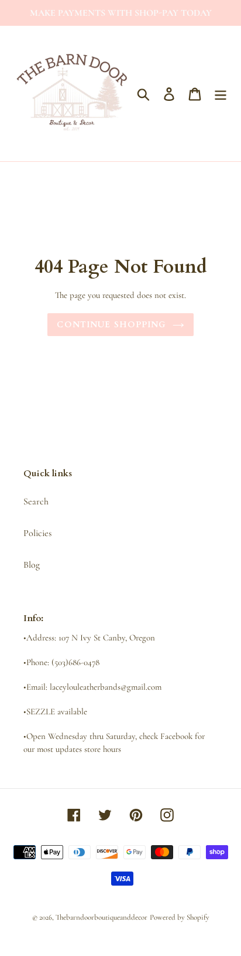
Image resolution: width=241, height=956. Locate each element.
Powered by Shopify (179, 917)
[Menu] (220, 93)
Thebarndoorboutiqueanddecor (101, 917)
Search (36, 501)
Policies (37, 533)
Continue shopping (111, 324)
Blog (31, 565)
